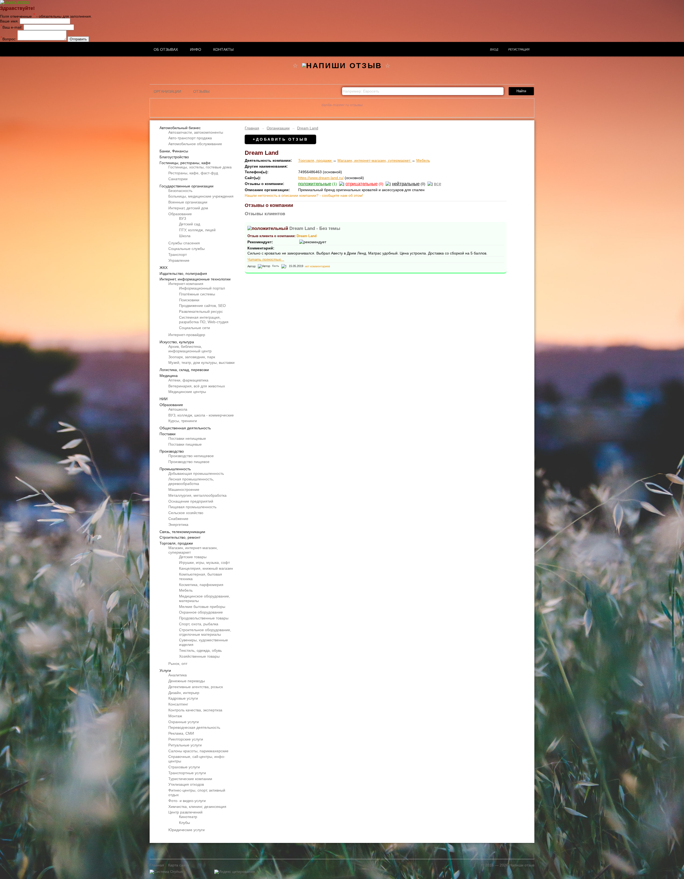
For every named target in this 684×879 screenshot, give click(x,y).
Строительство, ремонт (180, 537)
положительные (314, 183)
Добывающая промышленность (196, 473)
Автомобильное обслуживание (195, 144)
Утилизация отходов (186, 784)
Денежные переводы (186, 681)
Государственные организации (186, 186)
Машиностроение (183, 489)
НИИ (164, 399)
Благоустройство (174, 157)
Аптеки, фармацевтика (188, 380)
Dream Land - (314, 228)
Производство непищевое (191, 456)
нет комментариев (317, 266)
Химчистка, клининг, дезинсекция (197, 806)
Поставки (168, 434)
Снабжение (178, 518)
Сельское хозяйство (185, 513)
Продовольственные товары (203, 618)
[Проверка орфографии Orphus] (166, 871)
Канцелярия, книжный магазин (206, 568)
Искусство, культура (177, 342)
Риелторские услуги (185, 739)
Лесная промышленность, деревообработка (191, 481)
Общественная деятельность (185, 428)
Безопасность (180, 190)
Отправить (78, 39)
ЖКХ (164, 267)
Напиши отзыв (521, 865)
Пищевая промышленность (192, 507)
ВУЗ (182, 218)
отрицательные (361, 183)
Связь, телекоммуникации (182, 532)
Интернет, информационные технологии (195, 279)
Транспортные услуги (187, 773)
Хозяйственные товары (199, 656)
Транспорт (177, 254)
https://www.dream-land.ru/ (321, 178)
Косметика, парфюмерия (201, 585)
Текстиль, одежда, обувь (200, 650)
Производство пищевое (188, 462)
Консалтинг (178, 704)
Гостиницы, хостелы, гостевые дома (200, 167)
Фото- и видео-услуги (187, 801)
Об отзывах (166, 49)
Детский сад (189, 224)
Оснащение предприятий (190, 501)
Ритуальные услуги (185, 745)
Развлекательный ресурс (201, 311)
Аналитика (177, 675)
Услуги (165, 670)
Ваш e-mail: (11, 27)
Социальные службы (186, 248)
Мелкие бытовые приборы (202, 606)
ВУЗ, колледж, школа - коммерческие (201, 415)
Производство (172, 451)
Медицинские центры (187, 392)
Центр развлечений (185, 812)
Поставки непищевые (187, 438)
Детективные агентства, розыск (195, 687)
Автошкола (177, 409)
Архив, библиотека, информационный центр (190, 348)
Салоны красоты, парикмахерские (198, 751)
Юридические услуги (186, 830)
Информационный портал (202, 288)
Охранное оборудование (201, 612)
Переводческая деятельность (194, 727)
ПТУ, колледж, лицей (197, 230)
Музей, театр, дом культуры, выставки (201, 362)
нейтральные (405, 183)
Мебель (186, 590)
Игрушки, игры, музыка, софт (204, 562)
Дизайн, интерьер (183, 693)
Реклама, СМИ (181, 733)
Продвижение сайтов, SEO (202, 305)
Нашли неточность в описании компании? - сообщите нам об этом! (304, 195)
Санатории (178, 179)
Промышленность (175, 469)
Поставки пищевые (185, 444)
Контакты (223, 49)
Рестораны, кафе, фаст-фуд (193, 173)
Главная (252, 128)
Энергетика (178, 524)
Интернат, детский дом (188, 208)
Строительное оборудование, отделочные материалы (205, 632)
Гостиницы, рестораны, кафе (185, 163)
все (437, 183)
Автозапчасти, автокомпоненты (195, 132)
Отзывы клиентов (265, 213)
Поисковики (189, 300)
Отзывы (201, 91)
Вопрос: (8, 39)
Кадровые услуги (183, 698)
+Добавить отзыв (280, 139)
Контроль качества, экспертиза (195, 710)
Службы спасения (184, 243)
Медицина (169, 375)
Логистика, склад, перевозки (184, 370)
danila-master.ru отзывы (342, 105)
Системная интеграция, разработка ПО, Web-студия (203, 319)
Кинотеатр (188, 817)
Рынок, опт (177, 663)
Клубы (184, 822)
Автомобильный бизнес (180, 128)
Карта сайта (178, 865)
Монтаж (175, 716)
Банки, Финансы (174, 151)
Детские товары (193, 557)
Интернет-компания (185, 284)
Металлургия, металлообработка (197, 495)
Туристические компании (190, 779)
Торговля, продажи (176, 543)
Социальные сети (194, 328)
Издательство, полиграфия (183, 273)
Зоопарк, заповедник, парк (191, 357)
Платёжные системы (197, 294)
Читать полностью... (265, 259)
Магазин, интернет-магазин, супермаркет (374, 160)
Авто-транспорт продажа (190, 138)
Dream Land (307, 128)
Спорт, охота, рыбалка (198, 624)
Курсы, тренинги (182, 421)
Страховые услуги (184, 767)
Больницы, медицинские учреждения (201, 196)
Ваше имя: (9, 21)
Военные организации (187, 202)
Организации (167, 91)
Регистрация (519, 49)
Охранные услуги (183, 722)
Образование (180, 214)
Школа (185, 236)
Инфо (195, 49)
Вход (494, 49)
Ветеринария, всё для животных (196, 386)
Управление (178, 260)
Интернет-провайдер (186, 335)
